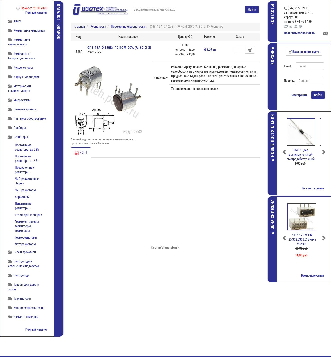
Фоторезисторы (25, 244)
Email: (288, 66)
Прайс (34, 8)
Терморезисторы (26, 237)
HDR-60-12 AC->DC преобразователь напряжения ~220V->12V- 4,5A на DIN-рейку (304, 159)
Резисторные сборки (28, 215)
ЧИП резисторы (25, 190)
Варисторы (22, 197)
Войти (318, 95)
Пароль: (288, 80)
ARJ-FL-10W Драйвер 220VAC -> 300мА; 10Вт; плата (304, 239)
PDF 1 (83, 152)
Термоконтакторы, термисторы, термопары (27, 226)
